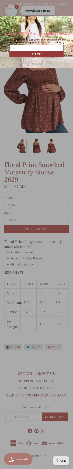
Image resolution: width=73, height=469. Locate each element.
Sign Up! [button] (36, 53)
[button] (69, 20)
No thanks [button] (36, 63)
